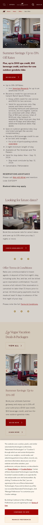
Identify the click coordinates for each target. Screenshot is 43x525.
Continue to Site (21, 512)
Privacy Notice (13, 469)
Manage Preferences (21, 520)
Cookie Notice (26, 469)
